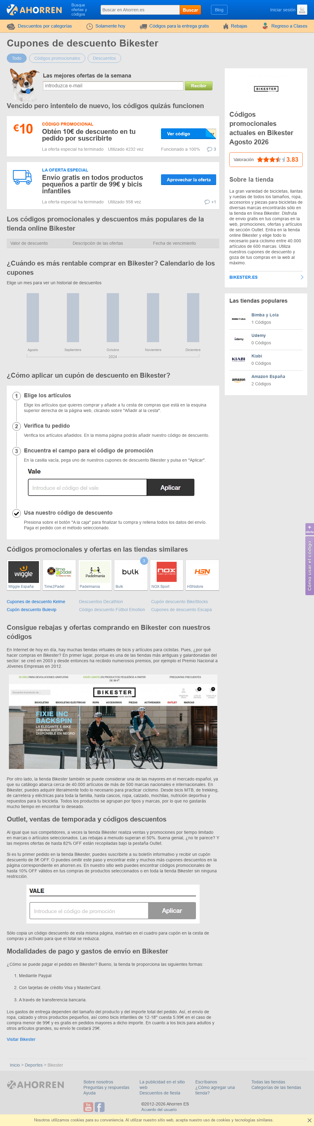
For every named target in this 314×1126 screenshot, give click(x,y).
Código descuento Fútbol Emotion (112, 609)
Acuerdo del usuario (159, 1109)
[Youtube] (89, 1107)
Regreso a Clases (289, 25)
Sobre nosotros (98, 1081)
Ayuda (89, 1092)
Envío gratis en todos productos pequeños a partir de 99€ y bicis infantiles (92, 184)
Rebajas (239, 25)
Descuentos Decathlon (101, 601)
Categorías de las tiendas (276, 1087)
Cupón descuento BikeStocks (179, 601)
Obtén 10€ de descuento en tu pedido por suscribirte (89, 135)
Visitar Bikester (21, 1039)
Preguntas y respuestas (106, 1087)
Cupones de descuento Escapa (181, 609)
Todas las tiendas (268, 1081)
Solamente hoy (110, 25)
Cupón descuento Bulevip (31, 609)
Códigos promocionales (57, 58)
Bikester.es (243, 277)
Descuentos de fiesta (160, 1092)
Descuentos (104, 58)
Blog (219, 9)
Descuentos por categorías (45, 25)
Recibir (198, 85)
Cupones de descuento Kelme (36, 601)
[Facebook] (100, 1107)
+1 (213, 201)
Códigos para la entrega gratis (179, 25)
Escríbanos (206, 1081)
